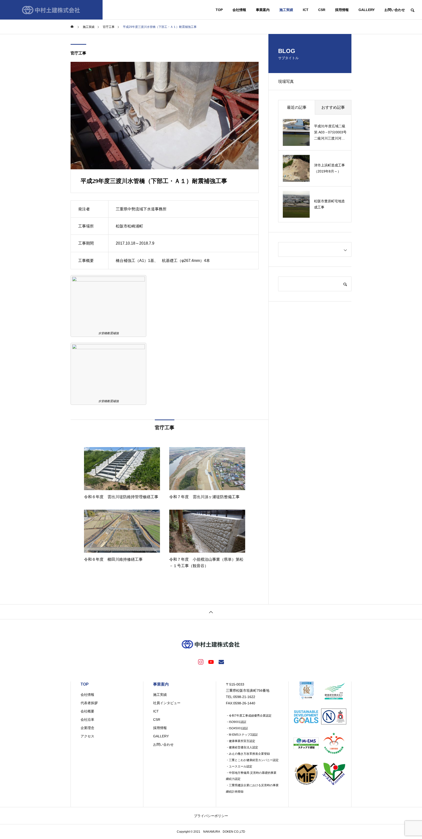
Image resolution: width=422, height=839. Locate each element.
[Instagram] (200, 661)
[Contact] (221, 661)
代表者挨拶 (89, 703)
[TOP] (211, 611)
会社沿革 (87, 719)
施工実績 (286, 10)
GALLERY (367, 10)
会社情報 (239, 10)
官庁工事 (78, 53)
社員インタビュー (166, 703)
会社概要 (87, 711)
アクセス (87, 736)
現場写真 (286, 81)
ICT (305, 10)
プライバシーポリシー (211, 816)
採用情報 (342, 10)
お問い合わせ (394, 10)
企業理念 (87, 728)
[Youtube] (211, 661)
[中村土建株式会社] (51, 10)
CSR (321, 10)
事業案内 (263, 10)
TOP (219, 10)
